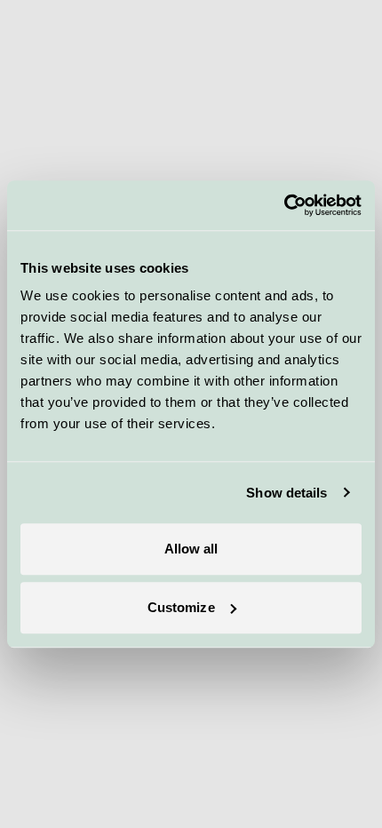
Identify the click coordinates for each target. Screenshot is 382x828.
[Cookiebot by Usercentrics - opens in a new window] (284, 205)
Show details (286, 492)
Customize (181, 607)
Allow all (191, 548)
